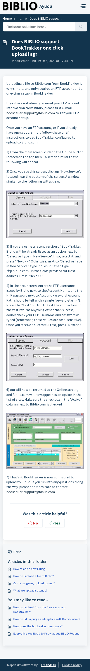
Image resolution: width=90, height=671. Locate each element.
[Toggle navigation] (83, 6)
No (35, 523)
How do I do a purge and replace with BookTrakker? (46, 619)
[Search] (81, 26)
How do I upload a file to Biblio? (33, 576)
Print (17, 552)
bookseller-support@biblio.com (30, 113)
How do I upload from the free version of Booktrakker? (39, 609)
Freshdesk (48, 665)
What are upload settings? (30, 590)
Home (7, 18)
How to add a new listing (29, 569)
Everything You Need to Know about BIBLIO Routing (46, 633)
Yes (57, 523)
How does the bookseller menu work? (38, 626)
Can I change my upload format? (34, 583)
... (21, 18)
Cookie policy (72, 665)
